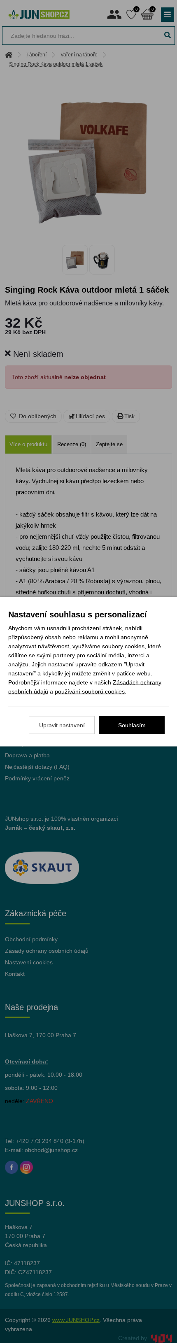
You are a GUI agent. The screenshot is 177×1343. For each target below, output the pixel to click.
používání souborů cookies (90, 691)
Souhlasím (132, 725)
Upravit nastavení (62, 725)
